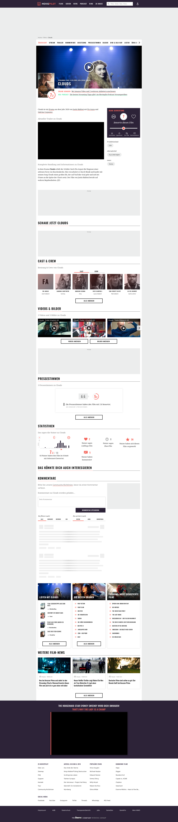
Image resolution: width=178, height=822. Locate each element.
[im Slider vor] (139, 42)
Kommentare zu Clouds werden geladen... (56, 493)
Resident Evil (120, 775)
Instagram (63, 800)
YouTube (52, 800)
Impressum (42, 810)
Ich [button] (66, 519)
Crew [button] (96, 271)
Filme (45, 37)
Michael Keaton (95, 771)
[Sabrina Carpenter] (63, 281)
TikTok (74, 800)
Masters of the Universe (119, 626)
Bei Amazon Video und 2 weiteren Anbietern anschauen (94, 91)
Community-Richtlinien (63, 485)
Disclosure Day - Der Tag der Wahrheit (124, 618)
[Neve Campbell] (97, 281)
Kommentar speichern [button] (90, 510)
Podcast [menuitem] (83, 3)
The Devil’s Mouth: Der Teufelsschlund (124, 622)
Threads (84, 800)
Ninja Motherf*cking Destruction (75, 771)
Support (40, 779)
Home (40, 37)
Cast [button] (81, 271)
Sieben (80, 618)
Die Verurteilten (83, 615)
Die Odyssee (115, 607)
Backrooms (115, 633)
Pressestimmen (94, 43)
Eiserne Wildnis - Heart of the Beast (128, 789)
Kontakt (40, 782)
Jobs (98, 810)
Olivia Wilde (94, 789)
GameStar (109, 810)
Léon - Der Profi (82, 633)
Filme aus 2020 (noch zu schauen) (55, 623)
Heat (79, 637)
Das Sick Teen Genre (54, 631)
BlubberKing (53, 609)
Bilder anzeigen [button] (103, 341)
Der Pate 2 (81, 626)
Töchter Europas (69, 779)
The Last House (116, 615)
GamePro (123, 810)
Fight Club (81, 607)
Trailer (60, 43)
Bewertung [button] (100, 519)
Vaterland (119, 786)
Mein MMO (136, 810)
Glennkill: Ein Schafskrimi (72, 786)
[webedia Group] (89, 818)
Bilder (105, 43)
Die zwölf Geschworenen (85, 622)
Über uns (41, 768)
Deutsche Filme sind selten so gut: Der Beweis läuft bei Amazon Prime (122, 681)
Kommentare (70, 43)
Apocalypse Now (82, 629)
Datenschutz (66, 810)
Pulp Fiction (81, 604)
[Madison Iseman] (80, 281)
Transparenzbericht (83, 810)
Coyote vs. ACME (121, 779)
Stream (52, 43)
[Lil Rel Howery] (132, 281)
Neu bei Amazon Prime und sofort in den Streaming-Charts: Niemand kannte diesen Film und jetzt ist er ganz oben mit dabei (54, 683)
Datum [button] (78, 519)
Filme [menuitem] (61, 3)
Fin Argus (91, 109)
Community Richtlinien (46, 789)
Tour (39, 786)
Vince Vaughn (94, 768)
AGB (53, 810)
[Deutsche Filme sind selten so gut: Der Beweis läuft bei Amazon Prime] (123, 665)
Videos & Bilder (49, 308)
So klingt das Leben (70, 775)
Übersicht (42, 43)
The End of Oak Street (118, 611)
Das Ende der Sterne (71, 768)
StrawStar (52, 635)
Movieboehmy (52, 627)
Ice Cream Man (116, 637)
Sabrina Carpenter (45, 112)
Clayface (119, 782)
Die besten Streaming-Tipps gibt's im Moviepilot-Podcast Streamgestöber (98, 94)
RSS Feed (107, 800)
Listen (127, 43)
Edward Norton (95, 775)
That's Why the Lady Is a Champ (89, 709)
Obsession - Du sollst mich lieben (122, 629)
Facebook (41, 800)
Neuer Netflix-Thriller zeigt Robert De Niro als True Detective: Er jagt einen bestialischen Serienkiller (88, 683)
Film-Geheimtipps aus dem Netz (56, 605)
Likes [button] (89, 519)
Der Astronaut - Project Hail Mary (75, 782)
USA (110, 145)
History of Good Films (55, 613)
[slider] (123, 128)
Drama (111, 164)
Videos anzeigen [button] (74, 341)
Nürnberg (67, 789)
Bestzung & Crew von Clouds (50, 267)
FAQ (39, 775)
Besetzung (82, 43)
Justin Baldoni (78, 109)
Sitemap (41, 771)
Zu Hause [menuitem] (99, 3)
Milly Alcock (94, 782)
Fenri (51, 616)
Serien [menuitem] (68, 3)
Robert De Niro (95, 786)
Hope (117, 768)
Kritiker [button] (58, 519)
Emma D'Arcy (94, 779)
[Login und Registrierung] (137, 3)
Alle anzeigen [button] (89, 301)
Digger (118, 771)
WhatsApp (95, 800)
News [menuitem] (75, 3)
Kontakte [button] (50, 519)
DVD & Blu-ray (116, 43)
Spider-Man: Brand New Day (120, 604)
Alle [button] (42, 519)
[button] (112, 134)
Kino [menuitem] (91, 3)
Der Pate (80, 611)
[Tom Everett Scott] (115, 281)
